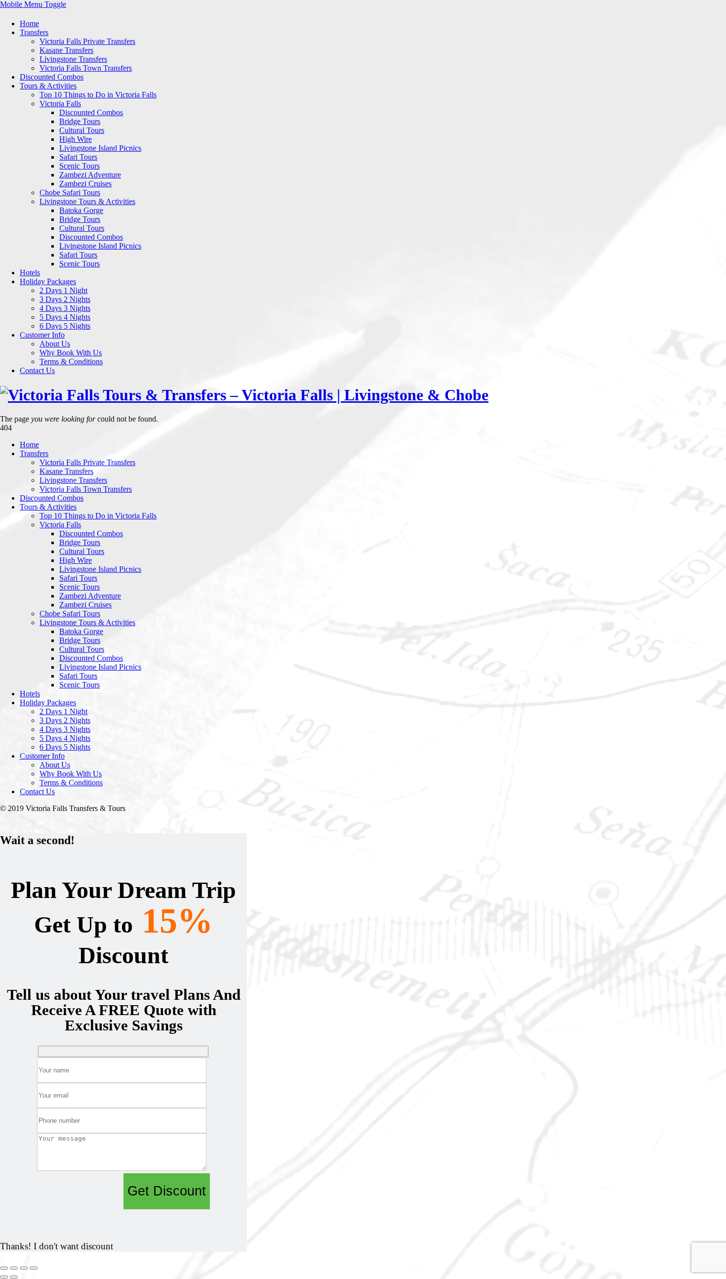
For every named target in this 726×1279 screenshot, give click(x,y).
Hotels (30, 272)
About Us (55, 344)
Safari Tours (78, 157)
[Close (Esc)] (34, 1268)
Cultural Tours (81, 130)
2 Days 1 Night (63, 290)
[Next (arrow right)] (14, 1277)
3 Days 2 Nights (65, 299)
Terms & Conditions (71, 361)
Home (29, 23)
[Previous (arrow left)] (4, 1277)
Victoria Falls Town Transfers (86, 68)
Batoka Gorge (81, 210)
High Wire (75, 139)
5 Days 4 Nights (65, 317)
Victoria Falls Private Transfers (87, 41)
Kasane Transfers (66, 50)
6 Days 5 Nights (65, 326)
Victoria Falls (60, 103)
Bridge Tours (79, 121)
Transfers (34, 32)
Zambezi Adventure (90, 175)
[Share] (24, 1268)
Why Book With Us (71, 352)
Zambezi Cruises (85, 183)
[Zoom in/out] (4, 1268)
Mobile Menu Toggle (33, 4)
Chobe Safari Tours (70, 192)
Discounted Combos (51, 77)
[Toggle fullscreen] (14, 1268)
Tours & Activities (48, 86)
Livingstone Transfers (73, 59)
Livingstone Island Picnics (100, 148)
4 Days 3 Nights (65, 308)
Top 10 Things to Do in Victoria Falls (98, 94)
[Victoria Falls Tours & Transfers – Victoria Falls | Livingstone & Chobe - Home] (244, 395)
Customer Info (42, 335)
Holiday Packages (48, 281)
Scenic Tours (79, 166)
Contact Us (37, 370)
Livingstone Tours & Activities (87, 201)
